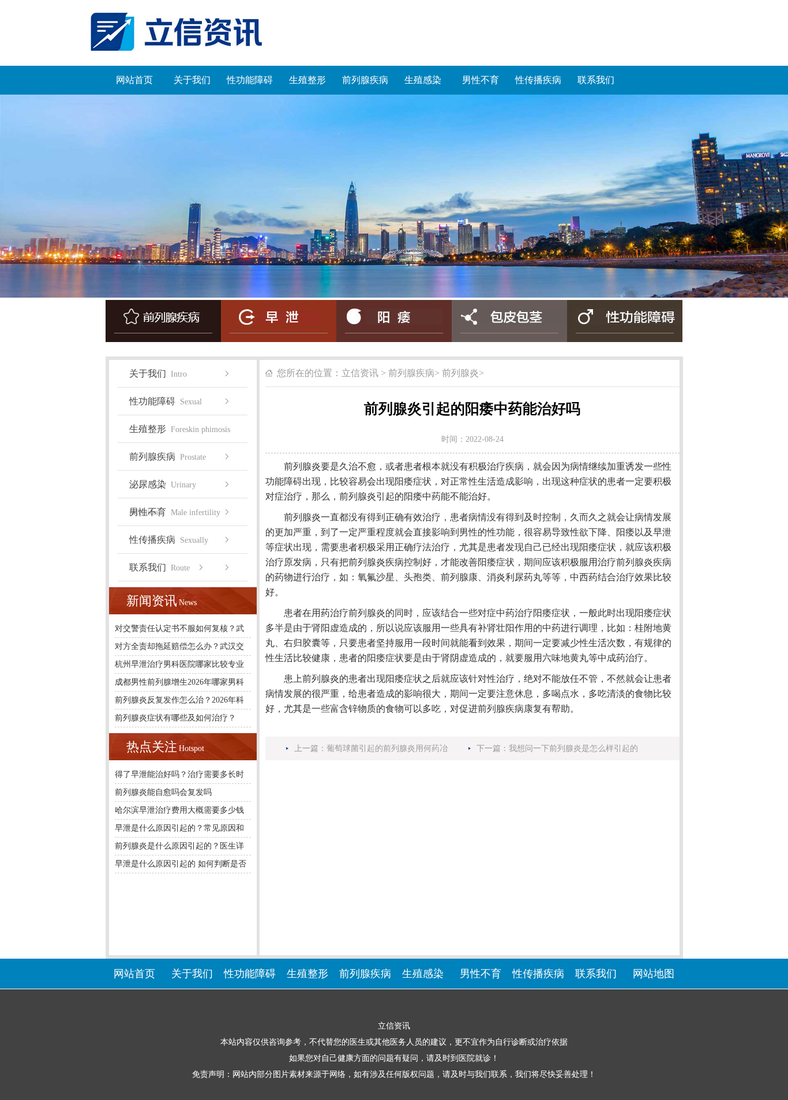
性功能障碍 (250, 80)
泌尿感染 (162, 488)
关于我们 (192, 80)
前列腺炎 (460, 373)
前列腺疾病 (365, 80)
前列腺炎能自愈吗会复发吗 (163, 792)
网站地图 (653, 973)
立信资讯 (360, 373)
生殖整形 (307, 80)
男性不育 (480, 80)
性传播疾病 (538, 80)
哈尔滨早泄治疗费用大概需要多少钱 (179, 810)
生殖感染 (422, 80)
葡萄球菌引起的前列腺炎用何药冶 (387, 748)
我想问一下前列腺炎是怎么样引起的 (573, 748)
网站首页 (134, 80)
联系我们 (595, 80)
